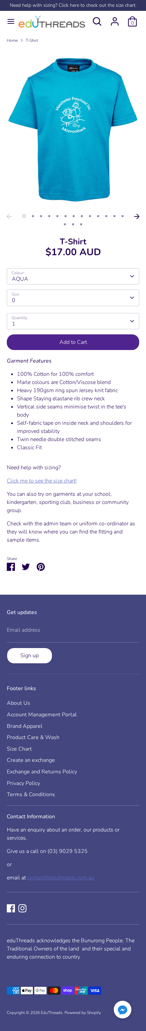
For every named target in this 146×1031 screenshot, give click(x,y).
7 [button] (74, 216)
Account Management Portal (42, 714)
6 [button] (66, 216)
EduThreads (51, 1012)
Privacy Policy (23, 783)
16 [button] (81, 224)
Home (12, 40)
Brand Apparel (24, 726)
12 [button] (114, 216)
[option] (73, 129)
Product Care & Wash (33, 737)
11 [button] (106, 216)
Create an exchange (31, 760)
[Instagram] (22, 908)
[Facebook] (11, 908)
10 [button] (98, 216)
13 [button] (123, 216)
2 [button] (33, 216)
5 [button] (57, 216)
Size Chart (19, 749)
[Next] (136, 216)
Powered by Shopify (83, 1012)
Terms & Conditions (31, 794)
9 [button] (90, 216)
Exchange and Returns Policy (42, 771)
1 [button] (24, 216)
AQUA (20, 279)
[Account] (115, 18)
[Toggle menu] (8, 21)
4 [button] (49, 216)
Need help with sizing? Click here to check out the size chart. (73, 5)
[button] (122, 1011)
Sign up (29, 655)
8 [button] (82, 216)
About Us (18, 703)
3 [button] (41, 216)
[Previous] (9, 216)
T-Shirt (32, 40)
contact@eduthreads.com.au (60, 877)
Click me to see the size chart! (42, 481)
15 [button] (73, 224)
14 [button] (65, 224)
